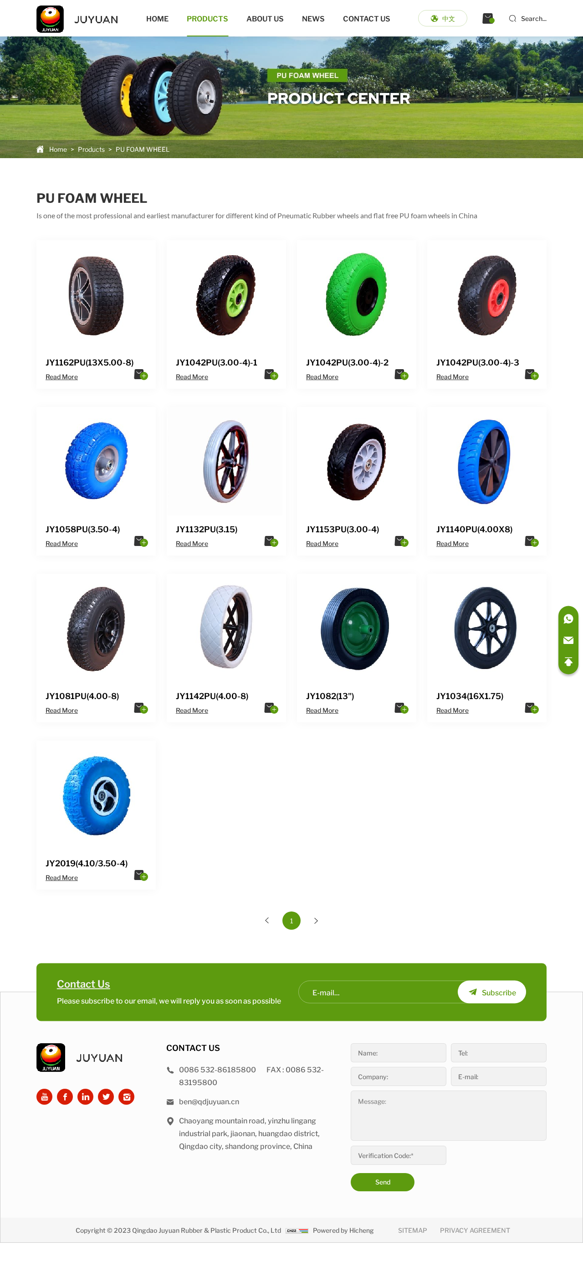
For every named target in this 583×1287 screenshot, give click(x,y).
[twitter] (106, 1097)
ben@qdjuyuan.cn (209, 1101)
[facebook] (65, 1097)
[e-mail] (568, 640)
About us (265, 18)
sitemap (412, 1229)
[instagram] (126, 1097)
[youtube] (44, 1097)
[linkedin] (85, 1097)
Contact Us (366, 18)
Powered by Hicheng (343, 1229)
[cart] (488, 18)
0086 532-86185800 (217, 1069)
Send (382, 1181)
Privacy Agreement (475, 1229)
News (313, 18)
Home (157, 18)
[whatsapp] (568, 618)
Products (207, 18)
